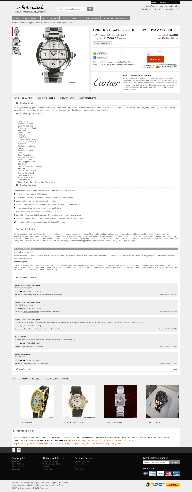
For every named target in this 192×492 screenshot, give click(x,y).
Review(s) (122, 35)
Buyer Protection (18, 464)
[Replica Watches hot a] (30, 13)
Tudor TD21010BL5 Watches (25, 441)
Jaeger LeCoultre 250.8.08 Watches (27, 437)
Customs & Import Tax (51, 464)
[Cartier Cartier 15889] (16, 50)
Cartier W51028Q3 (114, 423)
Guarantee (169, 9)
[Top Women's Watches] (71, 18)
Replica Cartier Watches (37, 23)
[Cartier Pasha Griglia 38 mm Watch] (16, 31)
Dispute (46, 466)
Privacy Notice (17, 466)
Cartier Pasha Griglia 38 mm (61, 23)
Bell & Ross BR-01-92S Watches (134, 437)
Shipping (157, 9)
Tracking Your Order (82, 461)
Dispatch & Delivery (50, 461)
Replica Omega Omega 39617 (109, 443)
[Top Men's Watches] (50, 18)
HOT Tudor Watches (63, 441)
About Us (15, 461)
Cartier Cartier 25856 (74, 423)
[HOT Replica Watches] (92, 18)
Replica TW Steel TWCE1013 (120, 440)
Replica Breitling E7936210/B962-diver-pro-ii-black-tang (38, 443)
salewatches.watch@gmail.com (168, 6)
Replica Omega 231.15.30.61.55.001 (88, 440)
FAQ (178, 9)
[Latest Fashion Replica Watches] (115, 18)
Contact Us (16, 469)
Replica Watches (18, 23)
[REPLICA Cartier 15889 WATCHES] (16, 41)
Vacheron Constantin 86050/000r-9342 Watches (61, 437)
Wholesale (79, 469)
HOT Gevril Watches (45, 441)
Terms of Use (80, 464)
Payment (146, 9)
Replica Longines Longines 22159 (80, 443)
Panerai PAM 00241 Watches (159, 437)
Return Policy (48, 469)
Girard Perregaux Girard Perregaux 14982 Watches (100, 437)
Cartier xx (27, 423)
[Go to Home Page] (16, 18)
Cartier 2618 (154, 423)
